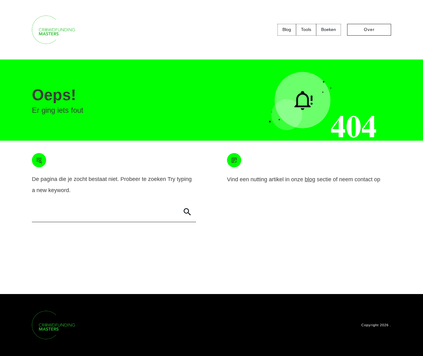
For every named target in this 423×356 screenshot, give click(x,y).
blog (310, 179)
